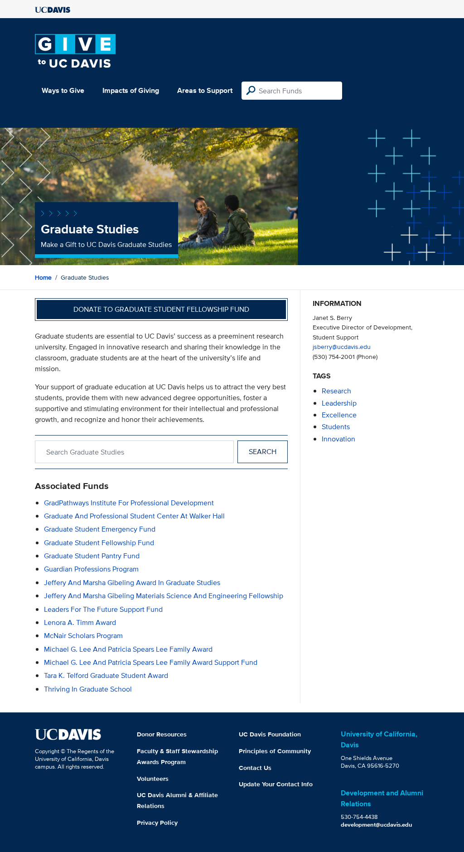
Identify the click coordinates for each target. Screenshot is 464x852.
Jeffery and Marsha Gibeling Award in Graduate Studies (132, 582)
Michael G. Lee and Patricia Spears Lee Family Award (128, 649)
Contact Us (255, 767)
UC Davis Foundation (270, 734)
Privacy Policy (157, 822)
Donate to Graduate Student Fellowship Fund (161, 309)
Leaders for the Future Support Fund (103, 609)
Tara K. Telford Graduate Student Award (106, 675)
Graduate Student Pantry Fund (92, 556)
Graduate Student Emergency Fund (99, 529)
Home (43, 277)
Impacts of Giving (130, 90)
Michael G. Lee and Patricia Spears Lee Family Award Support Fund (150, 662)
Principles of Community (275, 750)
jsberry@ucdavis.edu (342, 346)
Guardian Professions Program (91, 569)
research (336, 391)
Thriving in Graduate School (88, 689)
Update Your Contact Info (276, 784)
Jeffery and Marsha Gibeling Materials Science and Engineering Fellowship (163, 596)
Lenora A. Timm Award (80, 622)
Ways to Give (63, 90)
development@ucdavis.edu (376, 824)
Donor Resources (162, 734)
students (336, 426)
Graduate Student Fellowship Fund (99, 542)
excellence (339, 415)
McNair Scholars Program (83, 635)
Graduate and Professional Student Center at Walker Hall (134, 516)
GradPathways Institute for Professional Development (129, 503)
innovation (338, 439)
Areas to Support (204, 90)
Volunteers (153, 778)
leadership (339, 403)
